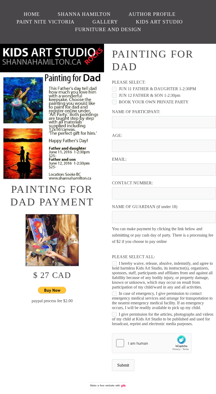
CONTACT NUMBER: (132, 183)
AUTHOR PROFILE (152, 14)
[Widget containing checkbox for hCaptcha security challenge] (152, 343)
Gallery (105, 22)
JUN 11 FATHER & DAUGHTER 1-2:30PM (157, 89)
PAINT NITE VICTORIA (46, 22)
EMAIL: (119, 159)
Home (32, 14)
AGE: (117, 135)
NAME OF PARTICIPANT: (136, 111)
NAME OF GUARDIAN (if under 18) (144, 206)
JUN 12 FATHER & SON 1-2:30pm (149, 95)
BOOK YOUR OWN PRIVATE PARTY (154, 102)
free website (107, 385)
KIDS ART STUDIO (159, 22)
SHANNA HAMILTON (84, 14)
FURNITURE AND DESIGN (108, 29)
